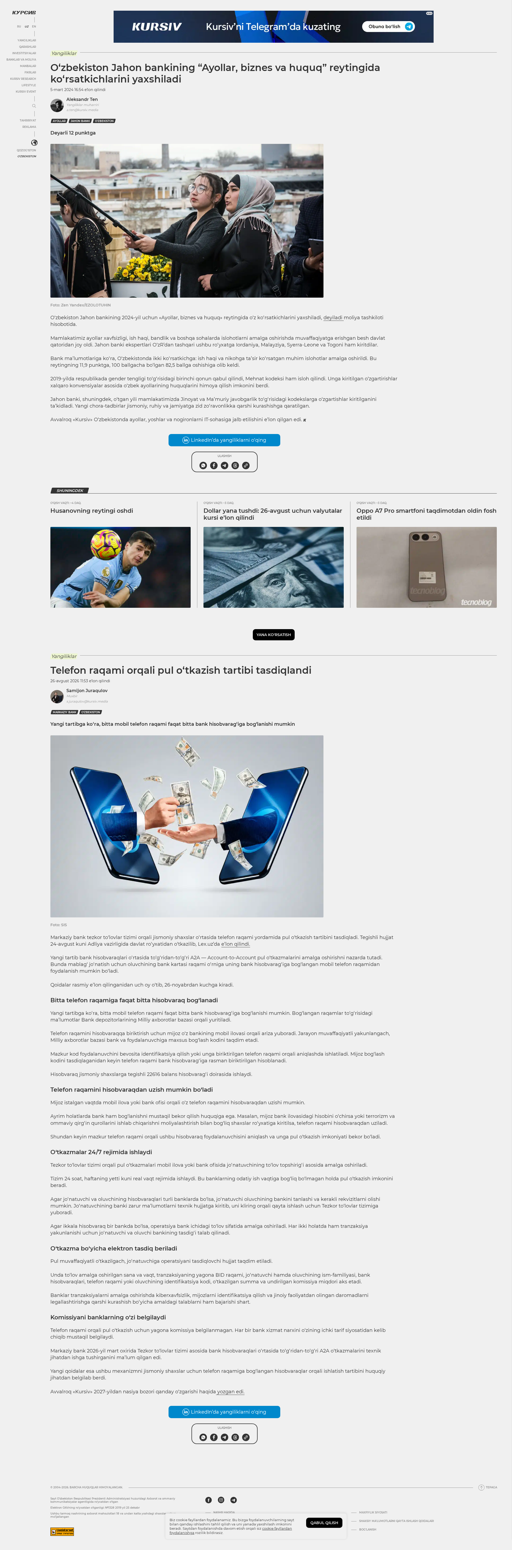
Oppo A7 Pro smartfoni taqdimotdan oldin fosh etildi (427, 514)
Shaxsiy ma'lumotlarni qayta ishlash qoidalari (396, 1521)
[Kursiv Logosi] (24, 12)
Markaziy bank (64, 712)
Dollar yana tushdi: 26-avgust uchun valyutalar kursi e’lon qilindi (272, 514)
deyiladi (333, 318)
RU (19, 26)
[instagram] (221, 1500)
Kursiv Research (23, 79)
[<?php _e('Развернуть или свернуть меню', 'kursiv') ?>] (34, 142)
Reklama (29, 127)
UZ (27, 26)
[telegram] (233, 1500)
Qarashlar (27, 47)
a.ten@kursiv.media (82, 110)
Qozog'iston (26, 150)
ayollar (59, 121)
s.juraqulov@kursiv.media (87, 701)
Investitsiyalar (24, 53)
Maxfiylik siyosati (373, 1512)
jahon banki (80, 121)
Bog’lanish (367, 1529)
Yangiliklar (27, 40)
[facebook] (208, 1500)
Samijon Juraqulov (86, 690)
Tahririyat (28, 120)
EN (34, 26)
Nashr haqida (224, 1512)
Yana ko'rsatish (274, 634)
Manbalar (28, 66)
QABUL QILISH (324, 1522)
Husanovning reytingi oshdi (91, 510)
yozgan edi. (230, 1392)
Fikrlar (30, 72)
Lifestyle (29, 85)
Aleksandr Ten (82, 99)
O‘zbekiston (104, 121)
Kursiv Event (26, 91)
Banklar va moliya (21, 59)
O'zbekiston (26, 156)
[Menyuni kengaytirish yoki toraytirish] (34, 106)
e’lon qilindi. (235, 944)
